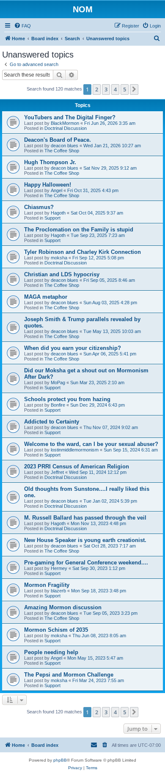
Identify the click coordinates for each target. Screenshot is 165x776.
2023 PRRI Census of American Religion (76, 466)
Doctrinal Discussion (65, 128)
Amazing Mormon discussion (63, 607)
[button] (134, 89)
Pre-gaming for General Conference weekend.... (86, 562)
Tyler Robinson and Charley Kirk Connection (82, 252)
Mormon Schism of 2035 (56, 630)
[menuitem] (22, 26)
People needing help (51, 652)
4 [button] (115, 89)
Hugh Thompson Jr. (50, 162)
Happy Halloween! (47, 185)
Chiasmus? (39, 207)
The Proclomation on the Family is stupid (78, 229)
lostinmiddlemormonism (75, 449)
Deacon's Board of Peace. (57, 140)
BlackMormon (65, 123)
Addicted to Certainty (51, 421)
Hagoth (58, 212)
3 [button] (105, 89)
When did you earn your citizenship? (72, 348)
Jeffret (57, 472)
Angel (56, 190)
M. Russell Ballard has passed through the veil (85, 518)
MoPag (58, 382)
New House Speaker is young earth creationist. (85, 540)
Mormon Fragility (46, 585)
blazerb (58, 590)
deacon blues (64, 145)
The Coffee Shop (61, 150)
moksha (59, 257)
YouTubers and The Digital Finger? (70, 117)
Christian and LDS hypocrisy (61, 274)
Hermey (59, 568)
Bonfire (58, 404)
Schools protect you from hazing (67, 399)
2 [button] (96, 89)
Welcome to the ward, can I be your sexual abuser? (91, 444)
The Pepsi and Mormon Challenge (68, 674)
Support (52, 217)
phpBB (60, 760)
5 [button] (124, 89)
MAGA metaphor (45, 297)
